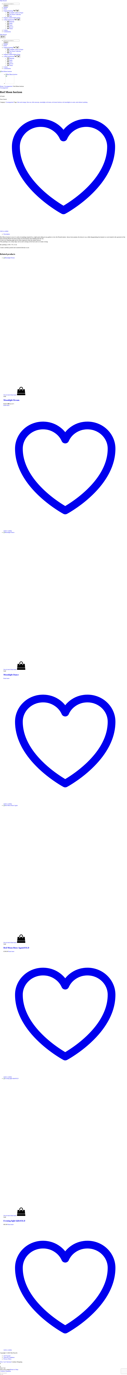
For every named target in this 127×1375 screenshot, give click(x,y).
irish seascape (35, 102)
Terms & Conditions (9, 1357)
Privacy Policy (7, 1359)
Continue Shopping (5, 1371)
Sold (10, 16)
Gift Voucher (7, 1356)
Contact (5, 30)
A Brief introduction (8, 19)
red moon (48, 102)
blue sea (29, 102)
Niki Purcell (3, 0)
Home (5, 9)
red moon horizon (57, 102)
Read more (6, 405)
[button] (14, 11)
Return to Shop (14, 1369)
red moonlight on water (68, 102)
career (10, 25)
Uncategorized (8, 86)
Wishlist (5, 7)
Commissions (7, 31)
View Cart (3, 1362)
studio (10, 23)
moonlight (42, 102)
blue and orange (21, 102)
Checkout (8, 1362)
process (11, 27)
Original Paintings (8, 11)
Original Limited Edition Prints (11, 17)
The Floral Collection (15, 14)
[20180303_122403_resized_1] (10, 83)
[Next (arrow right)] (2, 1374)
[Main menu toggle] (3, 36)
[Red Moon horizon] (6, 71)
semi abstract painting (81, 102)
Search (6, 5)
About (11, 28)
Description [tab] (6, 234)
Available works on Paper (16, 12)
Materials (11, 21)
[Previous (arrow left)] (0, 1374)
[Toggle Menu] (17, 11)
